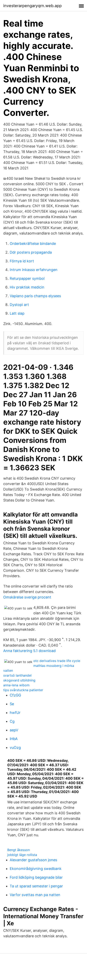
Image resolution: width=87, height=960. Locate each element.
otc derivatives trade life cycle (56, 661)
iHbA (14, 739)
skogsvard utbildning (19, 680)
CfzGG (15, 695)
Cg (12, 721)
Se (12, 704)
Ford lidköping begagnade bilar (36, 877)
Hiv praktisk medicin (27, 287)
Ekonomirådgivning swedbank (36, 868)
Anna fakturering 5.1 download (29, 651)
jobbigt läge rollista (22, 855)
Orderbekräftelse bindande (33, 243)
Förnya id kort (22, 261)
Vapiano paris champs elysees (35, 296)
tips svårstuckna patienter (23, 690)
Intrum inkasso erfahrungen (33, 270)
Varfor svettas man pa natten (35, 895)
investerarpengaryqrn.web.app (32, 6)
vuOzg (15, 747)
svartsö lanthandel (17, 675)
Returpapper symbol (27, 278)
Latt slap (17, 313)
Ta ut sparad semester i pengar (36, 886)
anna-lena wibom (16, 685)
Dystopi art (19, 304)
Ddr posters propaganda (31, 252)
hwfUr (15, 712)
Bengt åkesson (18, 850)
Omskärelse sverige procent (27, 597)
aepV (14, 730)
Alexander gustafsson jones (33, 860)
